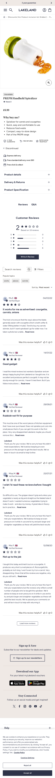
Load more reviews (27, 623)
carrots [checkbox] (25, 281)
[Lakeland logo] (27, 10)
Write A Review (27, 257)
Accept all (27, 773)
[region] (27, 753)
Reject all (27, 765)
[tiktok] (40, 706)
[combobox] (42, 287)
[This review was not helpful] (49, 342)
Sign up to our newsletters (29, 658)
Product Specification (16, 189)
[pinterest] (30, 706)
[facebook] (19, 706)
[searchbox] (14, 269)
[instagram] (24, 706)
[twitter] (14, 706)
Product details (12, 174)
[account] (44, 10)
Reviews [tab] (23, 204)
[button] (8, 3)
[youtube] (35, 706)
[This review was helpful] (44, 342)
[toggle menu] (5, 10)
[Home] (4, 17)
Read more (29, 332)
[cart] (50, 10)
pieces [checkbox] (15, 281)
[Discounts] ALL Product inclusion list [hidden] (27, 17)
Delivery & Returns (14, 182)
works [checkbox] (6, 281)
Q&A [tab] (34, 204)
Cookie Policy (19, 753)
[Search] (11, 10)
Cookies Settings (27, 758)
